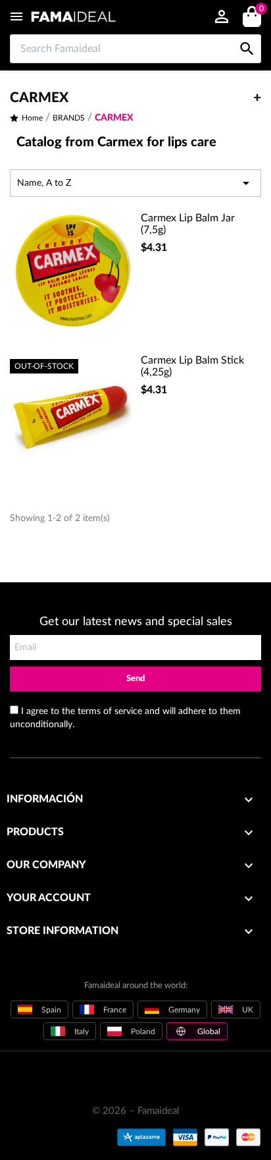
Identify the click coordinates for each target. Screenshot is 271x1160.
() (260, 9)
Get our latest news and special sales (135, 622)
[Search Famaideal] (247, 34)
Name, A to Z (135, 183)
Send (135, 679)
